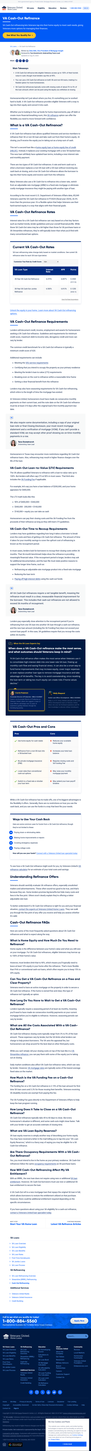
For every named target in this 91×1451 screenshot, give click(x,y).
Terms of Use (39, 1402)
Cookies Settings (72, 1405)
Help (83, 1405)
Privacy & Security (26, 1402)
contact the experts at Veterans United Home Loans (41, 909)
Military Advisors (62, 1363)
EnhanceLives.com (81, 1366)
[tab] (26, 700)
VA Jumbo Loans (18, 1262)
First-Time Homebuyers (21, 1258)
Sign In (86, 8)
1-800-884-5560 (75, 8)
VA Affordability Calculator (44, 1369)
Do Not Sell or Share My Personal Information (47, 1405)
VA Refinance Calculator (43, 1384)
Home (5, 1402)
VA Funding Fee (28, 479)
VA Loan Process (18, 1265)
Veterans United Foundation (80, 1362)
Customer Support (63, 1374)
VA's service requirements (37, 363)
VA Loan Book (43, 1360)
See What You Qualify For (19, 35)
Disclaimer (60, 1402)
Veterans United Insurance (22, 1297)
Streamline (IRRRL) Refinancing (24, 1279)
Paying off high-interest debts (27, 579)
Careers (59, 1371)
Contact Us (60, 1377)
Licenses (51, 1402)
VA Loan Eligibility (19, 1247)
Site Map (13, 1402)
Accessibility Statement (21, 1405)
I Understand (67, 1444)
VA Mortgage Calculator (43, 1364)
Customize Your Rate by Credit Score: (28, 262)
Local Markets (79, 1353)
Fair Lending (72, 1402)
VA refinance (52, 115)
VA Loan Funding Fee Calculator (44, 1374)
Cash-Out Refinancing (20, 1283)
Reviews (63, 8)
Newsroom (60, 1360)
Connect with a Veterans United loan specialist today (56, 853)
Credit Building (17, 1301)
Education (52, 8)
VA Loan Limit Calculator (43, 1379)
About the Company (59, 1353)
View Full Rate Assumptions (70, 299)
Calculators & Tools (43, 1356)
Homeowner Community (78, 1357)
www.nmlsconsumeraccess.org (74, 1413)
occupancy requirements (45, 1164)
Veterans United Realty (20, 1294)
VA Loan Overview (19, 1244)
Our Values (60, 1357)
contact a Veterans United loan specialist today (30, 1213)
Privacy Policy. (55, 1439)
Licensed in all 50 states (11, 1433)
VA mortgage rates (36, 1068)
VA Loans (30, 8)
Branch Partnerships (60, 1367)
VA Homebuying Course (44, 1351)
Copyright (6, 1405)
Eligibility (41, 8)
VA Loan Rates (17, 1254)
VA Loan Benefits (18, 1251)
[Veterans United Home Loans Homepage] (12, 8)
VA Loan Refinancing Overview (24, 1276)
